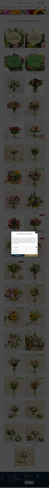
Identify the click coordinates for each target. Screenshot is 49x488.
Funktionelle (16, 252)
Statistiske (16, 250)
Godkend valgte (17, 255)
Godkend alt (31, 255)
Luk (36, 232)
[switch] (36, 247)
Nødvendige (16, 247)
